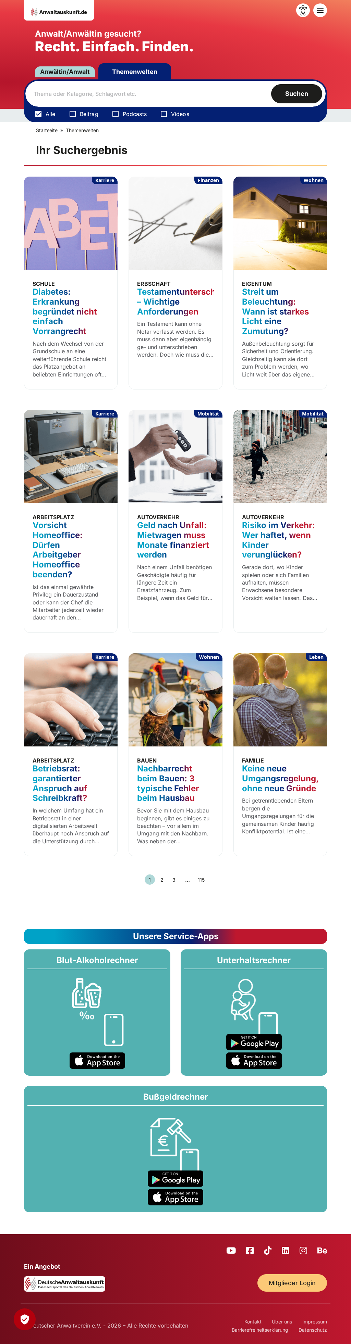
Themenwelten (134, 71)
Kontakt (253, 1321)
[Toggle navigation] (320, 10)
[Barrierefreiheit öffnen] (303, 10)
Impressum (314, 1321)
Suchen (296, 93)
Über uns (282, 1321)
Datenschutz (313, 1330)
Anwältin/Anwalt (65, 71)
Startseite (47, 130)
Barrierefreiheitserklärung (260, 1330)
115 (201, 880)
